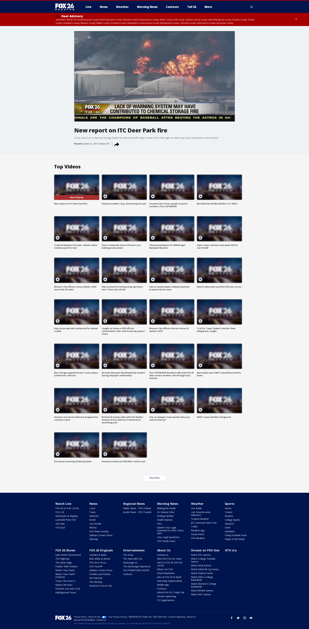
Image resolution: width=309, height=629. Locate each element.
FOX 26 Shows (65, 550)
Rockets (229, 515)
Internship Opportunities (169, 580)
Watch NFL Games (201, 554)
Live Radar (196, 508)
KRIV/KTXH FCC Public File (170, 592)
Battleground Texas (65, 592)
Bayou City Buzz (63, 584)
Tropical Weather (200, 518)
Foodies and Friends (99, 574)
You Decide (95, 523)
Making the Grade (166, 508)
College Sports (232, 519)
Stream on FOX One (205, 550)
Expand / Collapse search (252, 6)
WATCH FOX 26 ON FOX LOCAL (170, 564)
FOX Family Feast (166, 541)
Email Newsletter (166, 573)
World (92, 519)
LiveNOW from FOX (65, 519)
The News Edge (63, 562)
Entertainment (134, 550)
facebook (231, 617)
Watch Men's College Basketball (202, 578)
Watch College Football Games (203, 560)
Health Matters (165, 519)
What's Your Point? (65, 570)
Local (92, 508)
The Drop (128, 554)
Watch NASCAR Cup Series (205, 569)
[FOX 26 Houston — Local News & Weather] (66, 7)
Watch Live (63, 504)
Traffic (194, 526)
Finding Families (165, 515)
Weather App (198, 530)
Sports (229, 504)
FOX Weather (198, 538)
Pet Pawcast (95, 578)
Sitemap (93, 539)
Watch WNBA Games (202, 590)
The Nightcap (62, 558)
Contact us (162, 554)
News (93, 504)
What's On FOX (165, 569)
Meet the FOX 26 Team (169, 558)
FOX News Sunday (98, 531)
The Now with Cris (132, 558)
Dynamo (229, 523)
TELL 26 (59, 512)
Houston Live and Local (67, 588)
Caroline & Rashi (98, 554)
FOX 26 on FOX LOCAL (67, 508)
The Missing (95, 581)
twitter (238, 617)
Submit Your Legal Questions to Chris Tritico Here (170, 530)
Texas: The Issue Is (65, 580)
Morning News (167, 504)
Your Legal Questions (168, 537)
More (208, 7)
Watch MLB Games (201, 565)
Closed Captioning (166, 596)
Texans (228, 512)
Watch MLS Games (201, 594)
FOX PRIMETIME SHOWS (136, 570)
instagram (244, 617)
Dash (227, 527)
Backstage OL (130, 562)
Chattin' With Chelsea (66, 566)
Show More (154, 478)
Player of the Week (235, 539)
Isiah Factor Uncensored (68, 554)
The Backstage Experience (137, 566)
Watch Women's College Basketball (203, 585)
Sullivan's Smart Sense (100, 535)
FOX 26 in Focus (97, 562)
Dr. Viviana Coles (165, 512)
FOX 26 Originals (101, 550)
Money (93, 527)
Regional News (134, 504)
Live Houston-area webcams (200, 514)
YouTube (60, 523)
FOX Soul (60, 527)
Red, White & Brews (99, 558)
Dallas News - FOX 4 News (137, 508)
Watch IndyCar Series (202, 573)
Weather (197, 504)
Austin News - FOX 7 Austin (137, 512)
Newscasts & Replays (66, 515)
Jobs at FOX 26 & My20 (169, 577)
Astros (228, 508)
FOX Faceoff (95, 566)
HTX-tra (231, 550)
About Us (163, 550)
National (93, 515)
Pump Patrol (197, 534)
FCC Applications (165, 600)
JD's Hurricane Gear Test (204, 522)
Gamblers (230, 531)
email (251, 617)
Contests (127, 574)
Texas (92, 512)
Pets (159, 523)
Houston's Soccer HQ (100, 585)
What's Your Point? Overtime (65, 576)
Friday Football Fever (236, 535)
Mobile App (163, 584)
